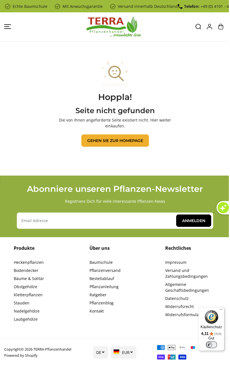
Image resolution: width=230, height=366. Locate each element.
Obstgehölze (25, 286)
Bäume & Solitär (29, 278)
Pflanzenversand (105, 270)
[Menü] (221, 310)
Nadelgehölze (27, 311)
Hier (154, 120)
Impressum (176, 262)
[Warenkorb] (221, 27)
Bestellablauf (101, 278)
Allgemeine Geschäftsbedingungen (187, 287)
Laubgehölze (26, 319)
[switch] (211, 344)
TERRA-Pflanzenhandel (52, 349)
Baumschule (101, 262)
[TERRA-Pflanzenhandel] (114, 27)
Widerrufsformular (183, 314)
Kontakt (96, 311)
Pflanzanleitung (104, 286)
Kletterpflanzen (28, 294)
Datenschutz (177, 298)
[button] (7, 26)
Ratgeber (98, 294)
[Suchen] (198, 27)
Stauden (21, 303)
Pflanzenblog (101, 303)
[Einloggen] (209, 27)
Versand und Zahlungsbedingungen (186, 273)
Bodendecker (26, 270)
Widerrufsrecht (179, 306)
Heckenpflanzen (29, 262)
